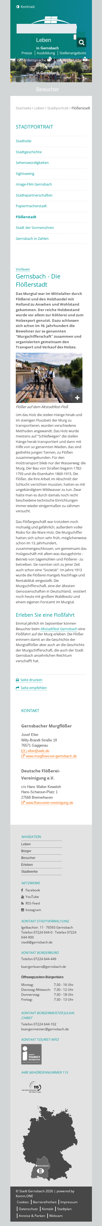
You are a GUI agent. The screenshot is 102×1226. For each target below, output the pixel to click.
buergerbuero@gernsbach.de (43, 966)
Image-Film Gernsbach (34, 184)
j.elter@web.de (37, 751)
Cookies (23, 1202)
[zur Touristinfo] (51, 1054)
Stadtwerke (49, 139)
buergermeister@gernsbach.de (45, 1029)
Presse (26, 52)
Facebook (33, 890)
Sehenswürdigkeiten (32, 162)
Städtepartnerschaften (34, 195)
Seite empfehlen (34, 687)
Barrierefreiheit (45, 1202)
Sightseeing (52, 66)
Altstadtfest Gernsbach (59, 628)
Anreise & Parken (32, 1215)
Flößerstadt (26, 216)
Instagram (33, 910)
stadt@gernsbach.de (36, 942)
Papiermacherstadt (31, 205)
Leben (47, 43)
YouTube (32, 896)
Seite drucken (31, 679)
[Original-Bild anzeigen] (49, 401)
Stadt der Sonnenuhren (35, 227)
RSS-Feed (33, 903)
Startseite (23, 108)
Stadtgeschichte (29, 151)
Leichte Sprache (69, 60)
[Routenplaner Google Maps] (51, 1143)
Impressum (69, 1202)
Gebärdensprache (32, 60)
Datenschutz (28, 1209)
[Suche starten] (74, 37)
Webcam (56, 1215)
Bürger (26, 851)
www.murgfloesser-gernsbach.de (51, 756)
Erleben (47, 117)
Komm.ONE (24, 1196)
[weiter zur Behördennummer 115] (51, 1087)
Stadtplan (64, 1209)
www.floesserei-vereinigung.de (49, 803)
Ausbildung (46, 52)
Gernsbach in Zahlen (32, 238)
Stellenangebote (73, 52)
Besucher (47, 92)
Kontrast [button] (28, 6)
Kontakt (47, 1209)
